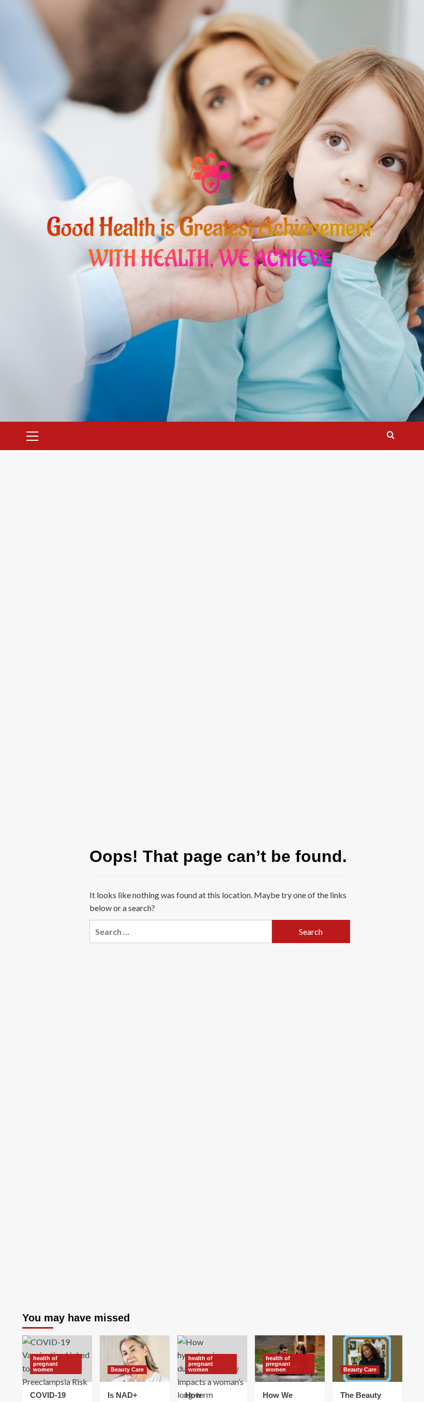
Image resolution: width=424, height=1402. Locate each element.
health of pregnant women (45, 1364)
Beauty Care (127, 1369)
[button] (32, 435)
